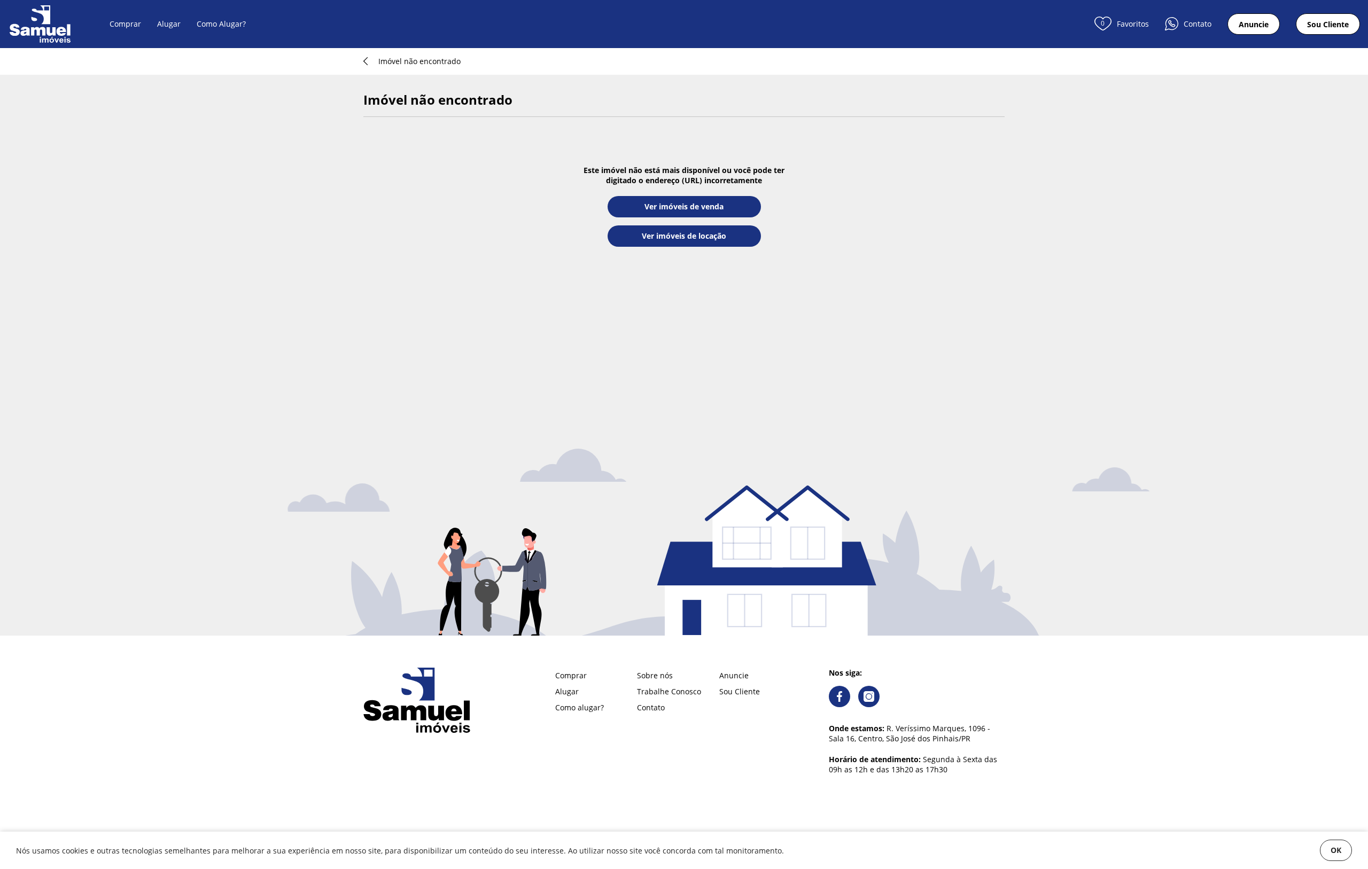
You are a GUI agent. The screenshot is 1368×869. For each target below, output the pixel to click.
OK (1336, 850)
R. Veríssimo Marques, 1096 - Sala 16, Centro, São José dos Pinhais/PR (909, 733)
